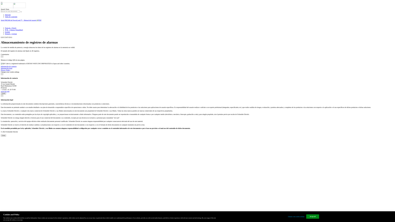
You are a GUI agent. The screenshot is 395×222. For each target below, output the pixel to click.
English (7, 32)
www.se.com (5, 91)
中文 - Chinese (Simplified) (14, 30)
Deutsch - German (11, 34)
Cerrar (3, 93)
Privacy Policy (5, 70)
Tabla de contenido (11, 17)
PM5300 (8, 15)
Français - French (10, 28)
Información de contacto (9, 66)
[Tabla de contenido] (1, 23)
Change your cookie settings (296, 216)
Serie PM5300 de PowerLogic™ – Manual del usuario (19, 20)
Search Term (5, 9)
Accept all (313, 216)
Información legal (6, 68)
